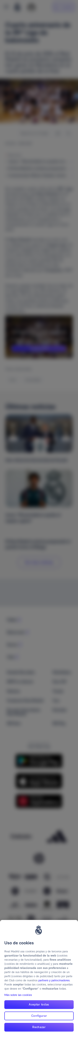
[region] (39, 978)
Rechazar (39, 1027)
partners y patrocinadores (54, 980)
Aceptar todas (39, 1004)
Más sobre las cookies (18, 995)
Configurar (39, 1015)
